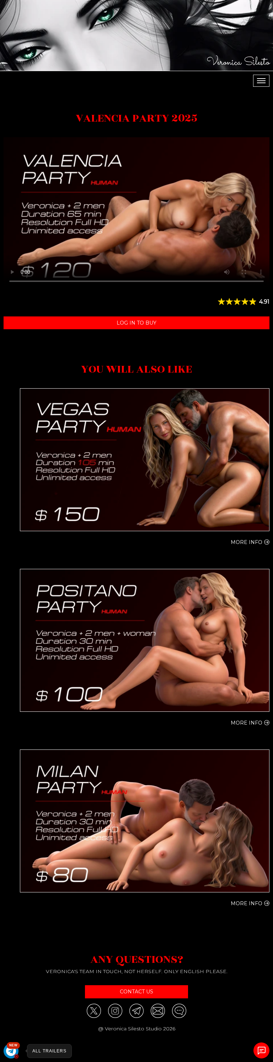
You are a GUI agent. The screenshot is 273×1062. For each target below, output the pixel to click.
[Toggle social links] (261, 1050)
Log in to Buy (136, 323)
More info (246, 542)
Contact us (136, 991)
